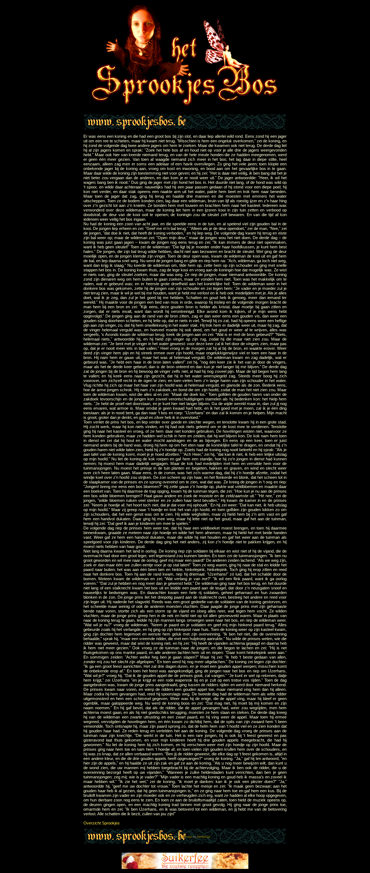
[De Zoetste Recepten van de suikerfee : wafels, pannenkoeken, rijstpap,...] (185, 867)
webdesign (185, 836)
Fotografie (166, 836)
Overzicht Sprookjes (101, 823)
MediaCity (203, 836)
